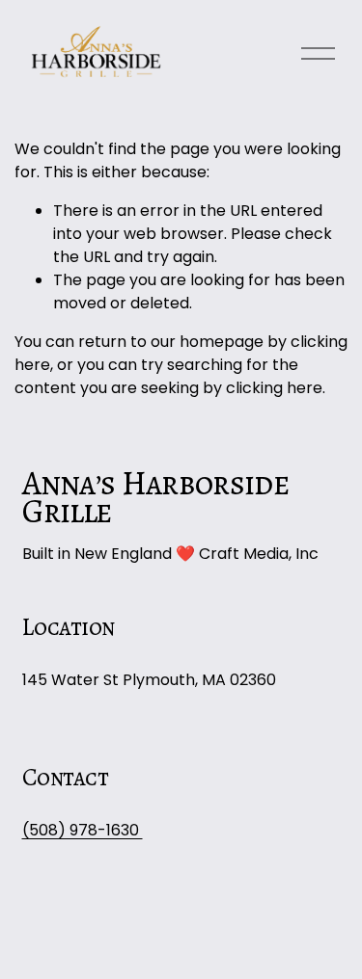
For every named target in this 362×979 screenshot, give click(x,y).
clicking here (274, 388)
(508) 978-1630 (82, 830)
